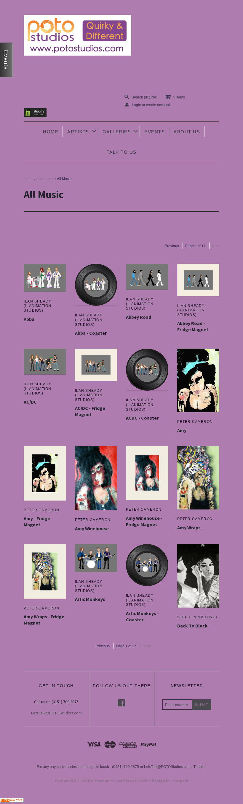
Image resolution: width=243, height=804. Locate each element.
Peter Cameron (195, 422)
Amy (181, 430)
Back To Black (192, 626)
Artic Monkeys (90, 599)
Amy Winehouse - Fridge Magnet (144, 521)
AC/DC (30, 402)
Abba (29, 319)
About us (187, 131)
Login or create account (147, 104)
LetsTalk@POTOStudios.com (56, 713)
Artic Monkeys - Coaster (142, 616)
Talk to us (122, 152)
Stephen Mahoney (197, 617)
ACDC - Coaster (142, 418)
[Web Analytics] (12, 799)
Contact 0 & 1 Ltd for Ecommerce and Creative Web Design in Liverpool (121, 780)
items (179, 96)
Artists (82, 131)
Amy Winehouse (92, 528)
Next (215, 245)
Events (154, 131)
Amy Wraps (189, 527)
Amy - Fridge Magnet (37, 521)
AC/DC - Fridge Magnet (90, 411)
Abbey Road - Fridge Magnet (192, 326)
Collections (45, 178)
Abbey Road (138, 317)
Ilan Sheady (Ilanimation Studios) (37, 306)
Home (50, 131)
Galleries (121, 131)
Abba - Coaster (91, 333)
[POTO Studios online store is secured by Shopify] (39, 113)
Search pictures (144, 96)
